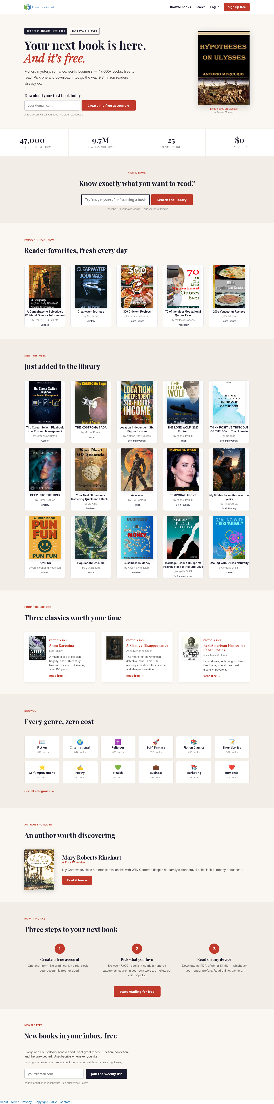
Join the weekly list (106, 1074)
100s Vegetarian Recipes (229, 311)
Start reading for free (137, 991)
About (4, 1102)
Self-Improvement (137, 440)
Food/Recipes (137, 321)
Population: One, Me (90, 563)
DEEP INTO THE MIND (45, 495)
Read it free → (77, 880)
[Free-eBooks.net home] (42, 7)
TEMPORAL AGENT (183, 495)
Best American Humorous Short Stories (224, 647)
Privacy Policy (79, 1083)
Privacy (27, 1102)
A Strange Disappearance (147, 645)
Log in (214, 7)
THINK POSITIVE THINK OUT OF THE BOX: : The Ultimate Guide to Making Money (229, 431)
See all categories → (39, 791)
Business (91, 508)
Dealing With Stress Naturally (229, 563)
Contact (65, 1102)
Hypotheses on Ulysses (224, 108)
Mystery (91, 321)
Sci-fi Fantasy (183, 504)
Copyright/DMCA (45, 1102)
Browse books (180, 7)
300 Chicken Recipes (137, 311)
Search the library (172, 200)
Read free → (57, 676)
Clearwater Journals (91, 311)
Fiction (91, 437)
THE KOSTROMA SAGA (91, 427)
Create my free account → (109, 105)
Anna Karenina (61, 645)
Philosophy (183, 325)
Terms (15, 1102)
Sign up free (237, 7)
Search (201, 7)
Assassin (137, 495)
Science (45, 325)
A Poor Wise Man (73, 862)
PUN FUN (45, 563)
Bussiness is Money (137, 563)
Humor (44, 572)
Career (45, 440)
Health (229, 572)
